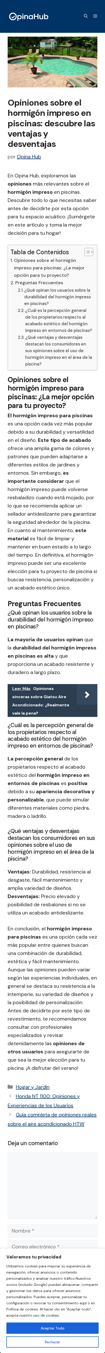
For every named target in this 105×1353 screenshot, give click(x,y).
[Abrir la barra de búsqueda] (85, 16)
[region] (52, 1300)
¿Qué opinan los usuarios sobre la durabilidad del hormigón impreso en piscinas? (57, 297)
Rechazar (52, 1342)
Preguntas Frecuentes (39, 283)
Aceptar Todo (52, 1328)
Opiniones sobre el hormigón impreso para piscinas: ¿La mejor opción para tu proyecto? (49, 267)
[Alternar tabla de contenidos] (86, 252)
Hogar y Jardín (32, 1087)
